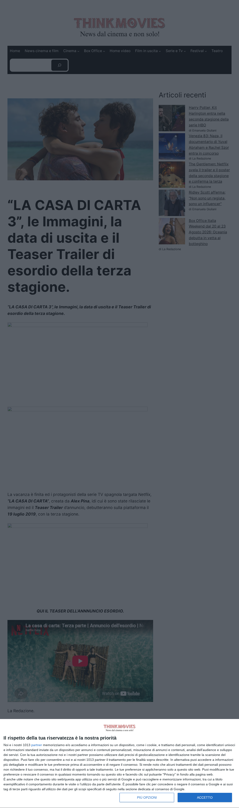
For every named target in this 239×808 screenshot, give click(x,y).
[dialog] (119, 763)
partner (36, 745)
